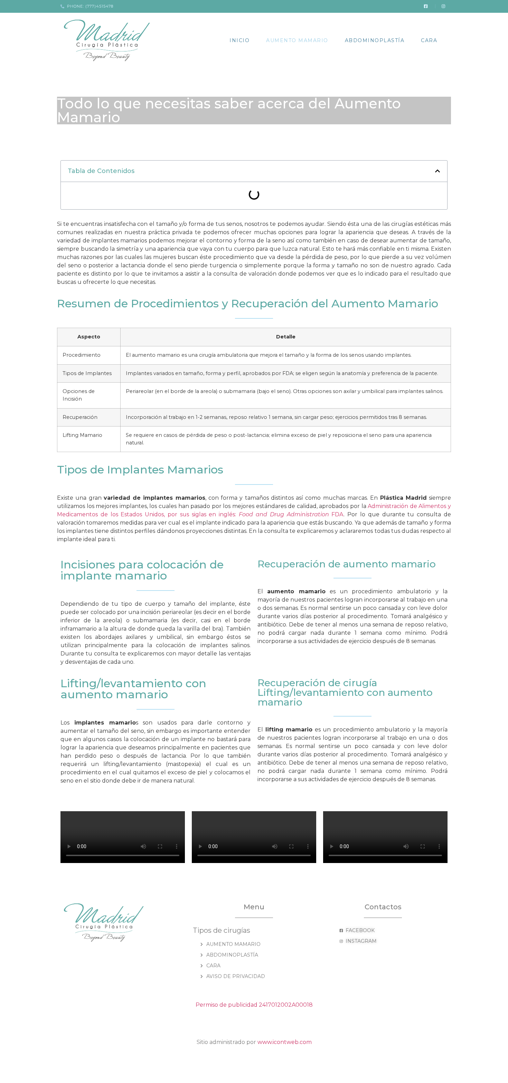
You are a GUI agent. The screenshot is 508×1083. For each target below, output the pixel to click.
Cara (429, 40)
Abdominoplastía (375, 40)
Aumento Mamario (297, 40)
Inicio (239, 40)
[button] (437, 171)
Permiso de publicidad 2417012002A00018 (254, 1004)
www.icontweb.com (284, 1042)
